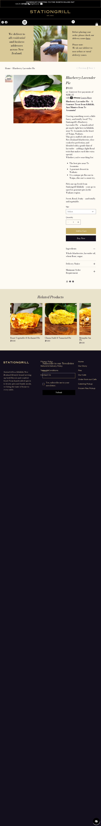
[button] (96, 3)
